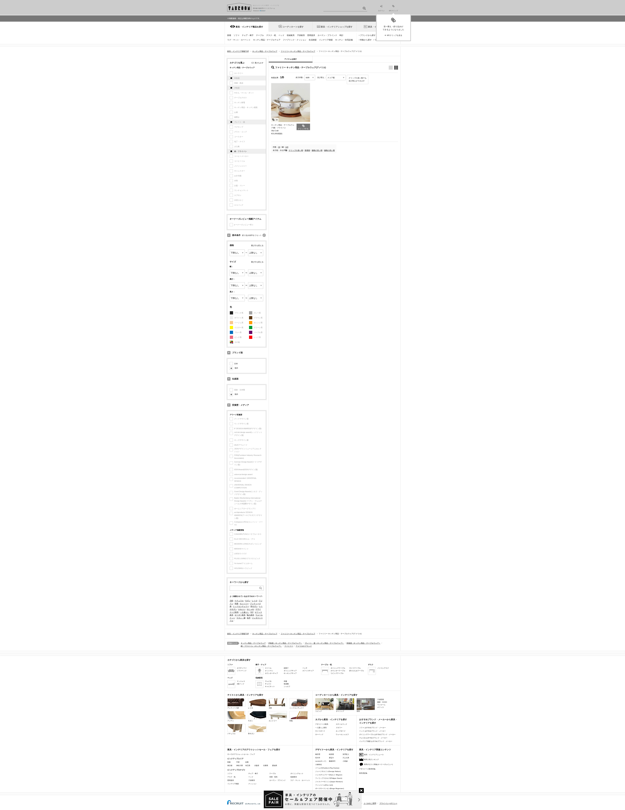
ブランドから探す (368, 35)
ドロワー (339, 727)
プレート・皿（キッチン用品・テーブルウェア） (324, 643)
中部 (238, 762)
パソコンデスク (383, 668)
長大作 (317, 758)
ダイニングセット (296, 773)
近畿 (247, 762)
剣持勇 (331, 754)
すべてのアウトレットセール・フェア (241, 754)
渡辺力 (331, 758)
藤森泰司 (332, 761)
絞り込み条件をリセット (252, 235)
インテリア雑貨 (326, 40)
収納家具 (291, 35)
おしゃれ (250, 609)
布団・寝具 (273, 777)
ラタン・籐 (240, 618)
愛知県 (274, 765)
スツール (268, 668)
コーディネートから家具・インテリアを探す (336, 695)
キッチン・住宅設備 (344, 40)
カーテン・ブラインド (327, 35)
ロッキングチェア (290, 673)
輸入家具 (250, 615)
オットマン (269, 671)
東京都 (229, 765)
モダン (247, 601)
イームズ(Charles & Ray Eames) (327, 768)
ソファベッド (242, 671)
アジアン (230, 721)
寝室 (358, 711)
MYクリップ (393, 11)
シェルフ (287, 686)
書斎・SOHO (382, 702)
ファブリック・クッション (294, 40)
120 (286, 147)
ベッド (281, 35)
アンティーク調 (233, 708)
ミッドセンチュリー (241, 606)
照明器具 (311, 35)
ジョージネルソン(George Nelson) (328, 771)
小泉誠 (345, 761)
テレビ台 (268, 681)
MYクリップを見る (394, 35)
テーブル (260, 35)
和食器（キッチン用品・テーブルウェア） (364, 643)
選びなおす (259, 63)
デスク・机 (271, 35)
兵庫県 (265, 765)
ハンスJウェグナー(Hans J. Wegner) (328, 775)
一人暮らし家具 (321, 727)
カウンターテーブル (338, 671)
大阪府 (256, 765)
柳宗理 (317, 754)
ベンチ (304, 668)
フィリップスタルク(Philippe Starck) (328, 778)
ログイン (381, 11)
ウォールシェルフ (342, 734)
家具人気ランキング (371, 759)
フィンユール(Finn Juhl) (324, 785)
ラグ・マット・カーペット (239, 40)
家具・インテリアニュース (374, 755)
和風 (236, 604)
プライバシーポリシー (388, 803)
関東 (229, 762)
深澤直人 (346, 754)
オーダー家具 (240, 615)
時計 (341, 35)
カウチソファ (242, 668)
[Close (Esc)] (361, 790)
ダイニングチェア (290, 671)
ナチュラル (239, 601)
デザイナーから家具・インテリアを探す (334, 749)
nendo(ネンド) (320, 761)
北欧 (231, 601)
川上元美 (346, 758)
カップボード (341, 731)
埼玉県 (247, 765)
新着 (229, 35)
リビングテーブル (337, 673)
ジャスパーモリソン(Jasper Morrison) (329, 782)
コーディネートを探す (293, 27)
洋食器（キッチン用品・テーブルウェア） (285, 643)
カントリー (244, 604)
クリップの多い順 (296, 150)
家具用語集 (363, 773)
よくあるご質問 (370, 803)
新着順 (307, 150)
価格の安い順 (317, 150)
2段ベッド (240, 684)
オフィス (380, 707)
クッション (252, 784)
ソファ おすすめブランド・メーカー (372, 727)
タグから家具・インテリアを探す (331, 719)
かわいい (241, 609)
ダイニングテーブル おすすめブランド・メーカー (377, 734)
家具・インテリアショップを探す (337, 27)
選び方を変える (257, 245)
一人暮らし (244, 612)
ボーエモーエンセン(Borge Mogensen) (329, 788)
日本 (236, 364)
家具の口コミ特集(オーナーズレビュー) (378, 764)
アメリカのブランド (304, 646)
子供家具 (301, 35)
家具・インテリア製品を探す (249, 27)
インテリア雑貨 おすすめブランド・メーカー (375, 741)
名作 (248, 618)
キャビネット (270, 686)
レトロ (254, 601)
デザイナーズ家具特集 (367, 769)
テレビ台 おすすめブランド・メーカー (373, 738)
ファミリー (288, 646)
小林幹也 (318, 764)
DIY (251, 612)
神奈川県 (239, 765)
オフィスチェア (308, 671)
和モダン (254, 606)
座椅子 (286, 668)
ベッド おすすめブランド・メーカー (372, 731)
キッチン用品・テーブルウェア (266, 40)
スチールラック (341, 724)
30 (279, 147)
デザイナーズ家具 (321, 724)
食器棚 (286, 684)
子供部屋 (380, 699)
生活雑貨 (313, 40)
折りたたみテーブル (356, 671)
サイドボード (320, 731)
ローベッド (319, 734)
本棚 (285, 681)
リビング (318, 711)
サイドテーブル (355, 668)
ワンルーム (381, 705)
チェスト (268, 684)
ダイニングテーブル (338, 668)
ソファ (236, 35)
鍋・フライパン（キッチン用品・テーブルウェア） (261, 646)
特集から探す (366, 40)
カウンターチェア (271, 673)
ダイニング (340, 711)
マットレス (241, 681)
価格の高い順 (329, 150)
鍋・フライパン (240, 151)
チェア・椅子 (248, 35)
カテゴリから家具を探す (239, 660)
